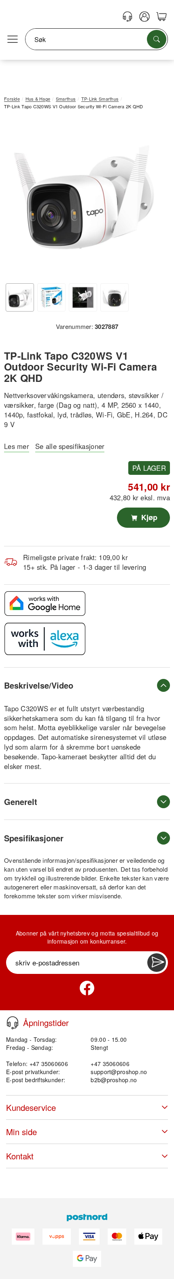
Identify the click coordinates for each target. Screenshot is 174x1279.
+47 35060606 (110, 1064)
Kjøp (148, 517)
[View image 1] (20, 297)
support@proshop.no (119, 1072)
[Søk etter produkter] (156, 39)
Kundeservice (31, 1107)
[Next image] (152, 199)
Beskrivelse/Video (38, 685)
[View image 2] (51, 297)
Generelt (20, 801)
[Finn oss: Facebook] (87, 988)
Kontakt (20, 1156)
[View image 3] (83, 297)
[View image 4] (114, 297)
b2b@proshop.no (114, 1080)
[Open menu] (12, 39)
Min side (21, 1132)
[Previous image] (16, 199)
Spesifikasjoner (34, 838)
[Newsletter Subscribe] (156, 962)
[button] (84, 197)
